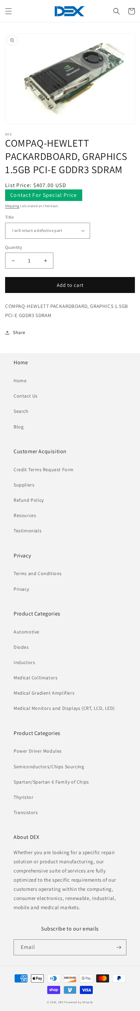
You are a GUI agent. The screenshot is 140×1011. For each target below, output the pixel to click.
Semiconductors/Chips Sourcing (49, 767)
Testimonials (27, 531)
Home (20, 381)
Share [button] (19, 332)
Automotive (26, 632)
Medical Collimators (35, 678)
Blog (18, 427)
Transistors (26, 812)
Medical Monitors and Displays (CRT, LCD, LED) (64, 708)
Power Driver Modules (38, 751)
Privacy (21, 589)
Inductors (24, 662)
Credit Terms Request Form (44, 469)
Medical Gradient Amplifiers (44, 693)
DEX (61, 1002)
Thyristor (23, 797)
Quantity (13, 247)
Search (21, 411)
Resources (25, 515)
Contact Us (26, 396)
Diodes (21, 647)
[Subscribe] (118, 947)
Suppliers (24, 485)
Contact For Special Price (43, 195)
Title (9, 217)
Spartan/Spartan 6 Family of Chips (51, 782)
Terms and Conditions (38, 573)
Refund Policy (29, 500)
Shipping (12, 206)
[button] (8, 11)
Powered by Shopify (78, 1002)
